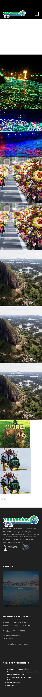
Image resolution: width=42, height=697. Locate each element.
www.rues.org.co (13, 683)
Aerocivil (10, 685)
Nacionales (21, 589)
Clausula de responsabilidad (18, 669)
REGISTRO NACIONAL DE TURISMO (19, 677)
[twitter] (21, 4)
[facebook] (17, 4)
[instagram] (24, 4)
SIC (8, 680)
